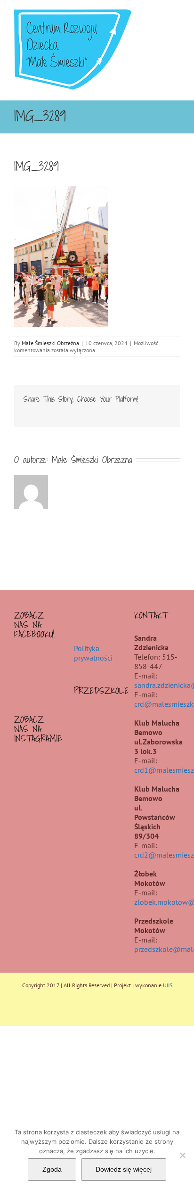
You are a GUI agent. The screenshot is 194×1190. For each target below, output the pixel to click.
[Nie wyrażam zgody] (182, 1155)
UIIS (167, 985)
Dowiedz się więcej (124, 1169)
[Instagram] (37, 763)
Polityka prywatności (93, 653)
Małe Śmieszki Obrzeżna (50, 343)
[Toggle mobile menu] (176, 14)
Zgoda (52, 1169)
